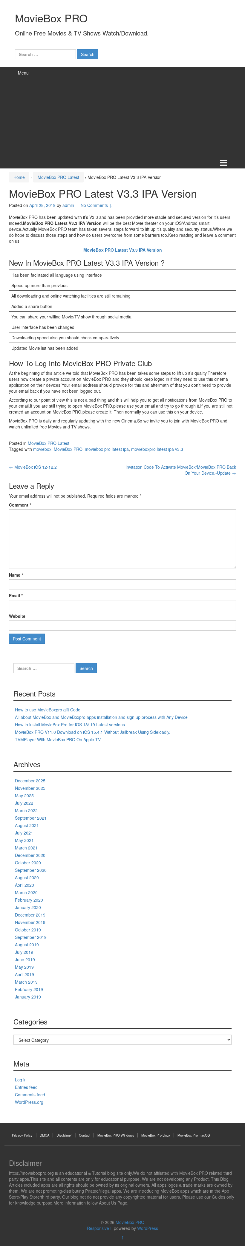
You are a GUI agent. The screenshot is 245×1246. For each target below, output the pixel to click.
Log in (21, 1080)
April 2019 (24, 974)
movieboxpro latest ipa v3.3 (157, 449)
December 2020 (30, 855)
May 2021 (24, 840)
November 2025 (30, 788)
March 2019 (26, 982)
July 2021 (24, 833)
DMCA (44, 1135)
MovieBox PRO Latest (58, 177)
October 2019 (28, 930)
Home (19, 177)
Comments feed (30, 1095)
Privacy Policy (22, 1135)
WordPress (147, 1228)
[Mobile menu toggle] (223, 162)
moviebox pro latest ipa (107, 449)
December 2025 (30, 781)
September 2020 (31, 870)
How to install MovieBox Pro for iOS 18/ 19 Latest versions (70, 725)
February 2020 (29, 900)
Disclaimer (64, 1135)
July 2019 (24, 952)
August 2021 (27, 825)
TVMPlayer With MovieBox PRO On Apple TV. (58, 739)
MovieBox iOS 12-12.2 (33, 467)
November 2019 (30, 922)
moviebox (42, 449)
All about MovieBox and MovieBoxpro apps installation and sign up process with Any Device (101, 717)
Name (16, 575)
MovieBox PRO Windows (115, 1135)
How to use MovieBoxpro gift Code (47, 710)
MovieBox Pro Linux (155, 1135)
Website (17, 616)
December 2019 (30, 915)
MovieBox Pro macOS (193, 1135)
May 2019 (24, 967)
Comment (20, 505)
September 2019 (31, 937)
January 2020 (28, 907)
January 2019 (28, 997)
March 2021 (26, 848)
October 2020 (28, 863)
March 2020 (26, 892)
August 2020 (27, 877)
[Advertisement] (122, 111)
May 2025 (24, 795)
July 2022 (24, 803)
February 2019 (29, 989)
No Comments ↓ (96, 205)
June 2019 (25, 959)
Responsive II (100, 1228)
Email (16, 595)
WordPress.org (29, 1102)
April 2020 (24, 885)
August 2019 (27, 945)
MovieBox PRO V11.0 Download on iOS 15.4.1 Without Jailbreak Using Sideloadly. (92, 732)
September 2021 (31, 818)
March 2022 (26, 810)
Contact (84, 1135)
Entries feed (26, 1087)
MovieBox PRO (51, 17)
